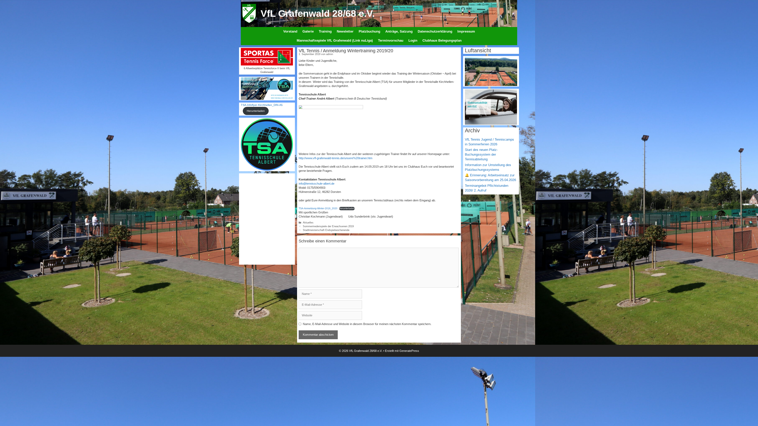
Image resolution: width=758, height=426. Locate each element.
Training (325, 31)
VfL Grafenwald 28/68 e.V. (318, 13)
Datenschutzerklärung (435, 31)
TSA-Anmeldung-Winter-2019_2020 (318, 208)
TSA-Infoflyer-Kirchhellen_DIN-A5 (262, 105)
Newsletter (345, 31)
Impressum (466, 31)
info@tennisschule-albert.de (316, 183)
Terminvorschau (390, 40)
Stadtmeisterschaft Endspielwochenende (326, 230)
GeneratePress (409, 350)
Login (412, 40)
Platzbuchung (369, 31)
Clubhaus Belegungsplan (442, 40)
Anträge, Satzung (399, 31)
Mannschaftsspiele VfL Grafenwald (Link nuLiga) (335, 40)
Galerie (308, 31)
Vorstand (290, 31)
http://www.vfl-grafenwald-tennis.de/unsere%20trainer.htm (335, 158)
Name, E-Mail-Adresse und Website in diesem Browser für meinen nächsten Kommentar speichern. (367, 324)
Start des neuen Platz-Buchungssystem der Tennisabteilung (481, 154)
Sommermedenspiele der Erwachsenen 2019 (328, 226)
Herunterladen (347, 208)
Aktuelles (308, 222)
